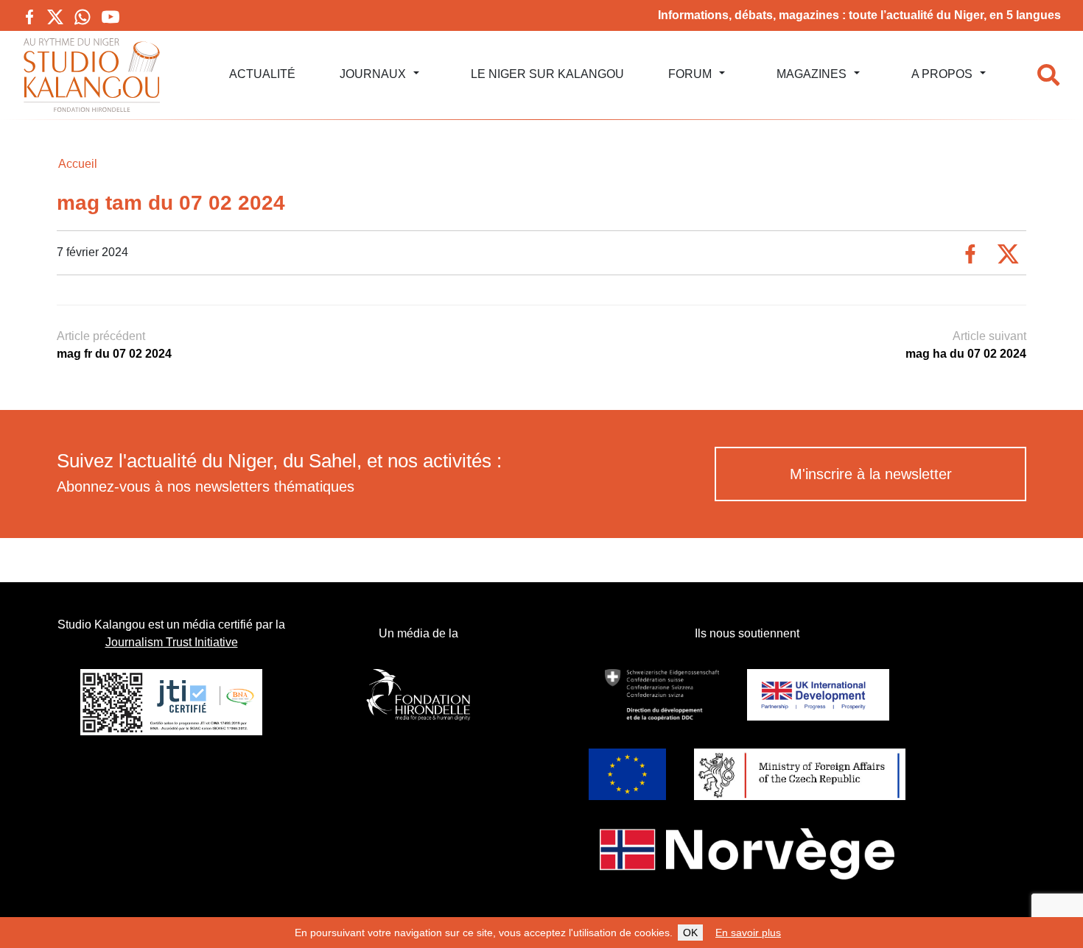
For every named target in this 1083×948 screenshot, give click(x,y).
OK (690, 932)
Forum (690, 74)
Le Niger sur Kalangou (547, 74)
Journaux (373, 74)
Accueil (77, 164)
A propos (941, 74)
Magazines (812, 74)
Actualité (262, 74)
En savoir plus (748, 932)
